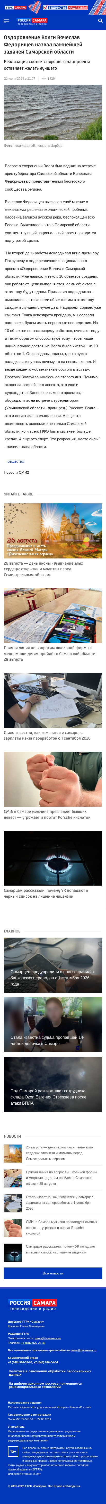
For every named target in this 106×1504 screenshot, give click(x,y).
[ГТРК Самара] (31, 22)
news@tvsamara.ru (48, 1338)
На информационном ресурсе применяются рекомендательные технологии (45, 1385)
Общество (16, 461)
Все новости (53, 1273)
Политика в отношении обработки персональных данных (50, 1372)
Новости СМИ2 (16, 472)
